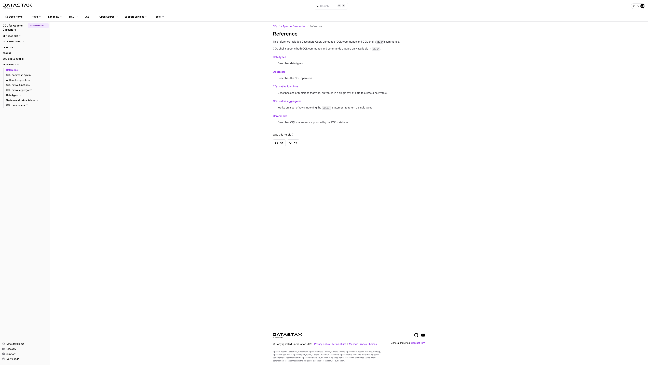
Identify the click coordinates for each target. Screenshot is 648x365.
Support (9, 354)
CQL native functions (285, 86)
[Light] (634, 6)
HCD (73, 16)
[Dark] (638, 6)
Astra (37, 16)
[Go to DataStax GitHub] (416, 335)
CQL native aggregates (287, 101)
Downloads (10, 358)
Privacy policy (322, 344)
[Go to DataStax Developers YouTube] (423, 335)
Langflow (55, 16)
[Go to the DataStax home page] (287, 335)
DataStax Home (13, 343)
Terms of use (339, 344)
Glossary (9, 348)
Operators (279, 71)
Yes (279, 142)
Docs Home (13, 17)
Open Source (108, 16)
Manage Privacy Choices (363, 344)
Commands (280, 116)
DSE (89, 16)
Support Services (136, 16)
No (293, 142)
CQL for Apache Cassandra (289, 26)
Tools (159, 16)
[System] (642, 6)
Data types (279, 57)
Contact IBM (418, 343)
